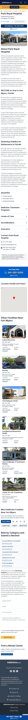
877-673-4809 (5, 21)
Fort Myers (22, 11)
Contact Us (15, 689)
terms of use (13, 632)
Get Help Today (12, 717)
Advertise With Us (15, 700)
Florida (16, 11)
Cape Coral (5, 526)
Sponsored (23, 7)
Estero (15, 526)
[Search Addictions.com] (21, 2)
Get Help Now (5, 7)
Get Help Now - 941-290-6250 (14, 26)
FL (9, 18)
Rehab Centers (8, 11)
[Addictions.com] (1, 11)
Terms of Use (14, 707)
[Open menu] (25, 2)
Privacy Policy (14, 711)
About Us (15, 692)
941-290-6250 (15, 272)
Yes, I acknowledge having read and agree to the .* (12, 631)
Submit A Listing (15, 696)
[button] (14, 298)
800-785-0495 (14, 7)
